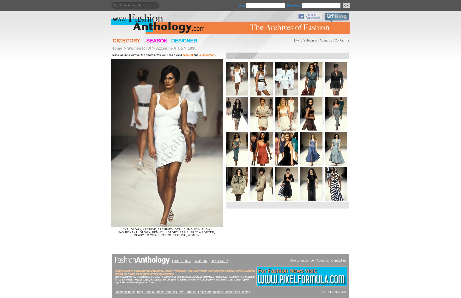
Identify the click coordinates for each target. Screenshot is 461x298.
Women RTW (139, 48)
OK (346, 5)
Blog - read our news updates (156, 292)
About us (326, 40)
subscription (207, 55)
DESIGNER (184, 41)
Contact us (342, 40)
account (188, 55)
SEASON (156, 41)
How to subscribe (302, 260)
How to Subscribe (305, 40)
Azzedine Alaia (169, 48)
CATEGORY (126, 41)
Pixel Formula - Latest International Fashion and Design (214, 292)
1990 (192, 48)
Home (116, 48)
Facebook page (125, 292)
